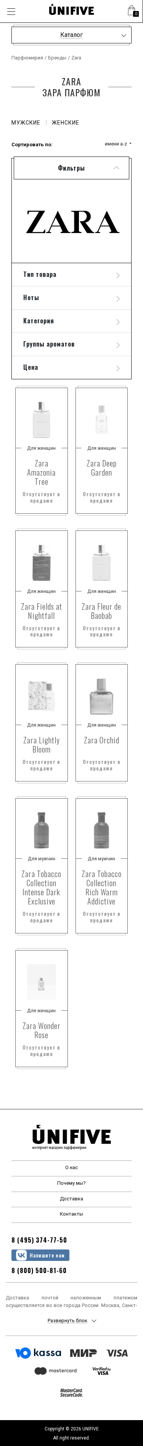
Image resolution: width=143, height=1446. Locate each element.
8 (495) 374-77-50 (39, 1240)
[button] (131, 11)
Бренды (57, 58)
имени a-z (116, 144)
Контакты (71, 1214)
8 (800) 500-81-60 (39, 1270)
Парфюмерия (27, 58)
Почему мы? (71, 1183)
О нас (71, 1167)
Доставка (71, 1199)
